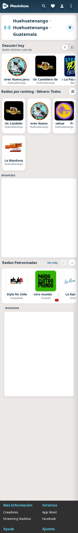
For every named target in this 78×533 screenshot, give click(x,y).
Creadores (10, 512)
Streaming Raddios (17, 519)
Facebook (49, 519)
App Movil (49, 512)
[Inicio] (16, 6)
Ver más (52, 263)
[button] (43, 6)
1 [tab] (65, 47)
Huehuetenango (30, 20)
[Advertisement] (39, 217)
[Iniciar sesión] (62, 6)
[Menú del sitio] (71, 6)
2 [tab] (72, 47)
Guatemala (25, 34)
